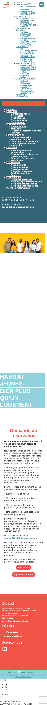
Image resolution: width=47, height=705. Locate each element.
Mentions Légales (37, 675)
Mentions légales (15, 636)
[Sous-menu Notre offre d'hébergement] (31, 18)
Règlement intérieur (24, 574)
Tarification (23, 567)
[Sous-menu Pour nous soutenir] (35, 79)
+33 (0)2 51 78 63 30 (12, 204)
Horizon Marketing (31, 672)
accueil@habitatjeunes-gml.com (18, 207)
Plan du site (12, 632)
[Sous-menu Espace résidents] (33, 63)
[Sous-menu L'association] (29, 4)
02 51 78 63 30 (7, 618)
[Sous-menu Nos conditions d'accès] (24, 30)
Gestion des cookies (24, 677)
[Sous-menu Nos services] (29, 47)
